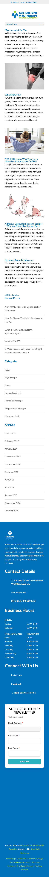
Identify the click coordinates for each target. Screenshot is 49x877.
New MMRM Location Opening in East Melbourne (23, 308)
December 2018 (12, 456)
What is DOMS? (13, 94)
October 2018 (11, 472)
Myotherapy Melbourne (16, 858)
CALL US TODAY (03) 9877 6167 (25, 2)
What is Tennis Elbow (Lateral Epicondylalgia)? (18, 331)
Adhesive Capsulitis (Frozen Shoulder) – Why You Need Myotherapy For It (24, 224)
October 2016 (11, 510)
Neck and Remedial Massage (19, 260)
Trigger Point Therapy (15, 408)
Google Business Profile (24, 692)
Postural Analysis (13, 393)
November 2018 (12, 464)
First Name (13, 735)
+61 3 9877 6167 (19, 592)
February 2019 (12, 441)
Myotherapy (11, 377)
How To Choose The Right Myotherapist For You (24, 320)
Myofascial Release (25, 866)
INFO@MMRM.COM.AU (23, 601)
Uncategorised (12, 416)
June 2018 (9, 487)
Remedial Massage (14, 400)
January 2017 (11, 495)
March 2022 (10, 433)
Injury (7, 369)
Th (21, 845)
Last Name (13, 748)
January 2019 (11, 448)
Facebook (16, 684)
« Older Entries (12, 295)
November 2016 (12, 503)
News (7, 385)
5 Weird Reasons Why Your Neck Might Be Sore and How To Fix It (21, 160)
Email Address (15, 723)
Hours (8, 619)
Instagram (16, 675)
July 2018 (9, 479)
